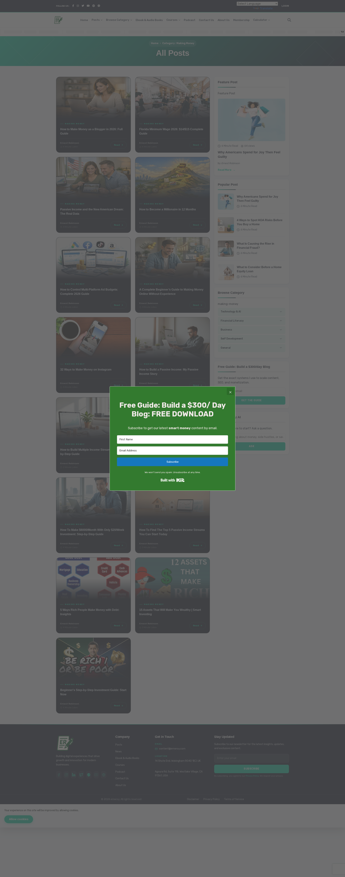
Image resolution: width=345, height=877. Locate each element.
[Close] (230, 391)
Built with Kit (173, 480)
